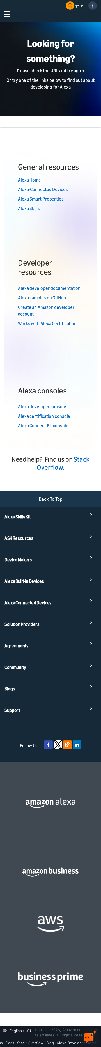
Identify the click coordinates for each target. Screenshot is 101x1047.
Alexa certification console (44, 416)
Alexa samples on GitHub (42, 297)
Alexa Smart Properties (41, 199)
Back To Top (51, 499)
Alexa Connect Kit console (43, 425)
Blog (50, 1042)
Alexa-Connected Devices (43, 189)
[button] (18, 1030)
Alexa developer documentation (49, 288)
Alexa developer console (42, 406)
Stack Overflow (30, 1042)
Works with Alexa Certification (47, 323)
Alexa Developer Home (77, 1042)
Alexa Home (29, 180)
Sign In (77, 5)
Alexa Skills (29, 208)
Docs (10, 1042)
